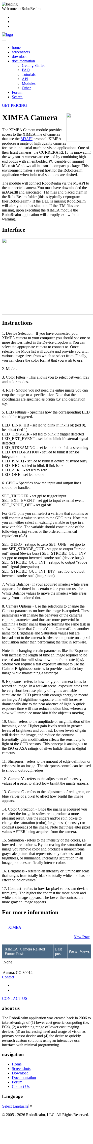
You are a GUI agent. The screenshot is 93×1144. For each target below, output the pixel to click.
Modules (28, 83)
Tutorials (28, 74)
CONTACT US (14, 998)
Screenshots (21, 1068)
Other (26, 88)
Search (17, 97)
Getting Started (33, 65)
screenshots (21, 52)
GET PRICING (14, 105)
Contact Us (21, 1086)
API (25, 79)
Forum (17, 92)
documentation (23, 61)
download (20, 56)
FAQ (26, 70)
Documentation (24, 1077)
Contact (8, 977)
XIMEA (14, 927)
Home (17, 1064)
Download (20, 1073)
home (16, 47)
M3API (26, 139)
